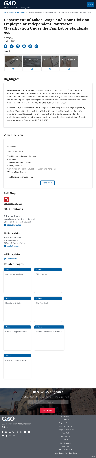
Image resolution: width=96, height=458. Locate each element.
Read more (47, 183)
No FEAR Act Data (65, 449)
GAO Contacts (68, 60)
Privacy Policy (65, 433)
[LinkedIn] (19, 46)
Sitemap (65, 439)
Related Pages (50, 60)
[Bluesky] (25, 46)
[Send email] (37, 46)
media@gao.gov (13, 246)
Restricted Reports (65, 426)
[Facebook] (6, 46)
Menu (90, 4)
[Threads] (31, 46)
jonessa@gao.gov (14, 225)
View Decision (31, 60)
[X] (12, 46)
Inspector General (65, 423)
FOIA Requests (65, 443)
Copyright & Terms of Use (65, 429)
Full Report (13, 60)
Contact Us (11, 259)
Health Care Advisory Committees (65, 453)
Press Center (65, 416)
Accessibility (65, 436)
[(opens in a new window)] (2, 432)
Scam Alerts (65, 446)
